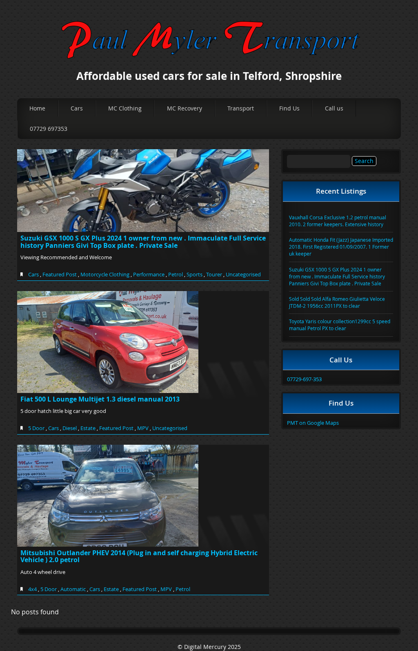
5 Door (36, 428)
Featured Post (59, 274)
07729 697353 (48, 128)
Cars (77, 108)
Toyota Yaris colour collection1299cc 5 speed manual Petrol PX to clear (339, 324)
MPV (143, 428)
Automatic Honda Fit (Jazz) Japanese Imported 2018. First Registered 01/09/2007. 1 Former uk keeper (341, 246)
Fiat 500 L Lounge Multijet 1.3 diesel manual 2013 (100, 399)
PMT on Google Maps (313, 422)
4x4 (32, 589)
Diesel (69, 428)
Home (37, 108)
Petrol (175, 274)
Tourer (214, 274)
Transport (240, 108)
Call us (334, 108)
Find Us (289, 108)
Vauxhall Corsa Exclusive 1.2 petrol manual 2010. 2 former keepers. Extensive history (337, 220)
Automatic (73, 589)
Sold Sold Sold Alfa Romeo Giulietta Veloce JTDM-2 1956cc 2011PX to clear (337, 302)
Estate (88, 428)
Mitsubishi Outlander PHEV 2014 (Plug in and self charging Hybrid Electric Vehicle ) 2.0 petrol (139, 556)
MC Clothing (125, 108)
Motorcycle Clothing (104, 274)
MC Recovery (184, 108)
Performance (149, 274)
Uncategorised (243, 274)
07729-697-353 (304, 379)
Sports (194, 274)
